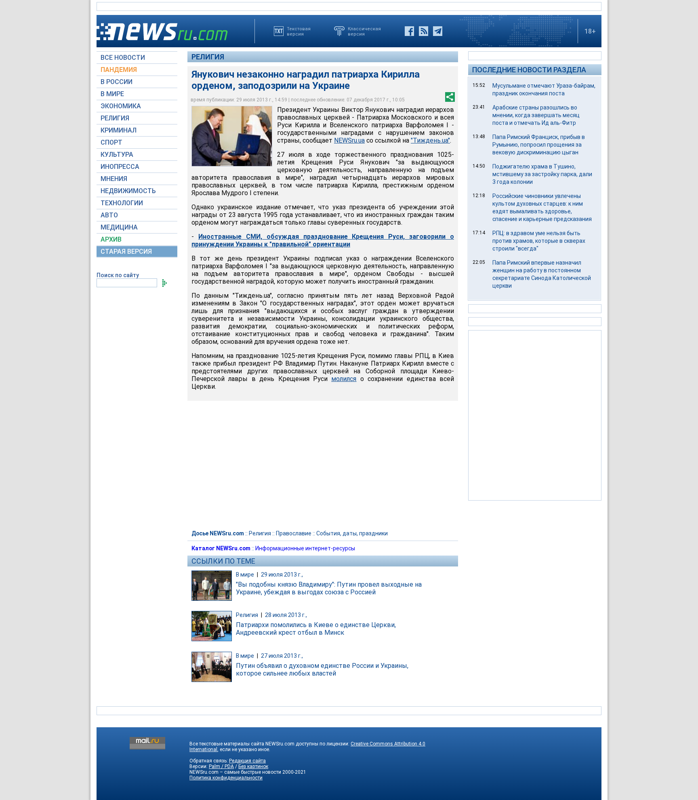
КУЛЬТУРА (117, 154)
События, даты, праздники (352, 533)
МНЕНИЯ (114, 179)
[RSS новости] (423, 31)
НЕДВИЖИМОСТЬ (128, 191)
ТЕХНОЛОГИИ (122, 203)
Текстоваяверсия (299, 31)
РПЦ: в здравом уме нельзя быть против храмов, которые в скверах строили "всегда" (538, 241)
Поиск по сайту (118, 275)
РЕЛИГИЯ (115, 118)
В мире (245, 574)
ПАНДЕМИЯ (119, 70)
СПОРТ (111, 142)
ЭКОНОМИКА (121, 106)
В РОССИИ (116, 82)
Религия (207, 57)
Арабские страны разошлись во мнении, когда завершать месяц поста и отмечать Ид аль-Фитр (536, 115)
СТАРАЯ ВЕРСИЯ (126, 251)
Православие (293, 533)
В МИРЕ (112, 94)
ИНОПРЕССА (120, 167)
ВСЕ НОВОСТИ (123, 57)
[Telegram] (437, 31)
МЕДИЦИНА (119, 227)
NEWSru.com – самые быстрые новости (235, 772)
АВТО (109, 215)
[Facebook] (409, 31)
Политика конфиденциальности (226, 778)
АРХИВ (111, 239)
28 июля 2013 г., (286, 615)
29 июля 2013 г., (282, 574)
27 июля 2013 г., (282, 656)
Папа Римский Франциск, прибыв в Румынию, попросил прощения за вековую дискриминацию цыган (538, 145)
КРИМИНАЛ (119, 130)
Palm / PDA (221, 766)
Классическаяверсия (364, 31)
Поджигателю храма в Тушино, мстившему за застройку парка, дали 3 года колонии (542, 174)
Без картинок (253, 766)
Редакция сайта (247, 761)
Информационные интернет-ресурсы (305, 548)
